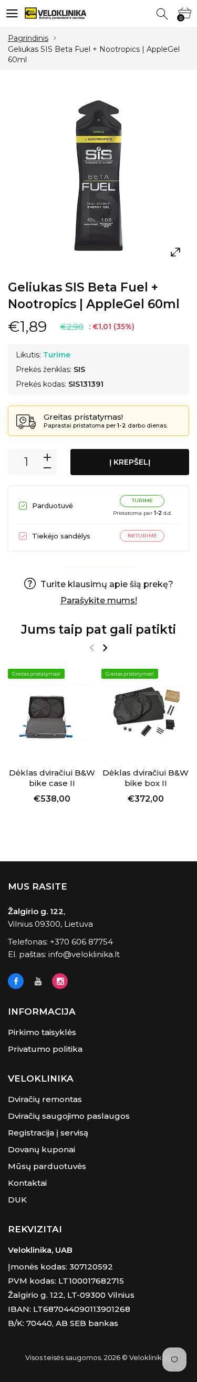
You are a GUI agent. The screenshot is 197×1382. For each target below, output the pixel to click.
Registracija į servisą (48, 1133)
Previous (92, 648)
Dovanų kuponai (41, 1149)
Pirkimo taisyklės (42, 1032)
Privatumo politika (45, 1049)
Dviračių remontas (45, 1099)
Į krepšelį (129, 462)
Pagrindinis (28, 38)
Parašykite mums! (98, 600)
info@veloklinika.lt (84, 954)
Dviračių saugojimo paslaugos (69, 1116)
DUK (17, 1200)
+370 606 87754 (81, 942)
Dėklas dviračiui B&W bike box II (145, 778)
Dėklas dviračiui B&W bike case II (52, 778)
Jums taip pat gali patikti (98, 629)
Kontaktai (27, 1183)
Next (105, 648)
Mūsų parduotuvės (47, 1166)
